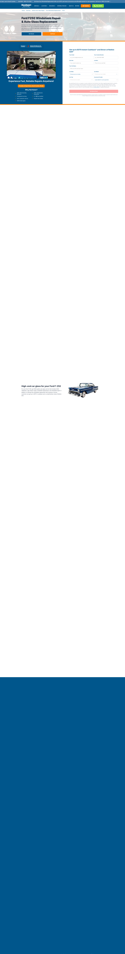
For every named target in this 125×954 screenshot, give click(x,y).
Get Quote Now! (94, 91)
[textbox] (76, 74)
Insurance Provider (98, 77)
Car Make (71, 71)
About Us (71, 5)
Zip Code (71, 60)
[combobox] (81, 74)
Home (23, 10)
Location (96, 60)
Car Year (71, 77)
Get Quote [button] (31, 33)
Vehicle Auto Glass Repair (38, 10)
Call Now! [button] (52, 33)
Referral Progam (61, 5)
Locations (44, 5)
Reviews (77, 5)
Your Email (71, 54)
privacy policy (96, 87)
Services (36, 5)
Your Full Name (72, 66)
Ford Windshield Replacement (53, 10)
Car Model (96, 71)
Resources (52, 5)
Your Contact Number (99, 54)
